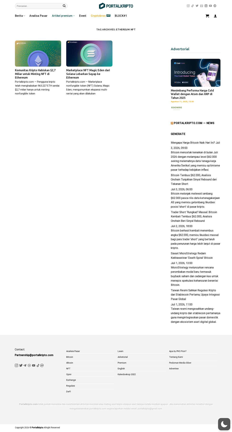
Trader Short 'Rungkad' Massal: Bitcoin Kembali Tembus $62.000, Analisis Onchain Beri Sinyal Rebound (194, 216)
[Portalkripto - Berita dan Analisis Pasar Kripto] (116, 6)
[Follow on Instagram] (188, 5)
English (121, 368)
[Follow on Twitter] (197, 5)
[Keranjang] (207, 16)
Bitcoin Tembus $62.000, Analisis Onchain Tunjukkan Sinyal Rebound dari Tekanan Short (194, 180)
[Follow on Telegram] (214, 5)
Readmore (176, 107)
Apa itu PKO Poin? (177, 351)
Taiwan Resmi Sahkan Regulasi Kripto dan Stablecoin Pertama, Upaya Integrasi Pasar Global (195, 295)
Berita (19, 15)
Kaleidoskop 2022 (127, 374)
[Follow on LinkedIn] (206, 5)
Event (82, 15)
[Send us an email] (201, 5)
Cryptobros (98, 15)
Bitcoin (69, 357)
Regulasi (70, 385)
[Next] (215, 84)
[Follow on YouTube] (210, 5)
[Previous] (176, 84)
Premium (122, 362)
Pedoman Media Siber (180, 362)
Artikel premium (62, 15)
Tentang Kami (176, 357)
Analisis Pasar (73, 351)
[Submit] (64, 6)
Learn (120, 351)
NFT (68, 368)
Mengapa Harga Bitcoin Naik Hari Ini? (193, 142)
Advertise (174, 368)
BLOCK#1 (121, 15)
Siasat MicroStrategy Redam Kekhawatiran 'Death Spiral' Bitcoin (192, 255)
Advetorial (123, 357)
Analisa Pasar (38, 15)
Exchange (71, 380)
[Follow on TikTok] (192, 5)
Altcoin (69, 362)
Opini (68, 374)
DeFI (68, 391)
